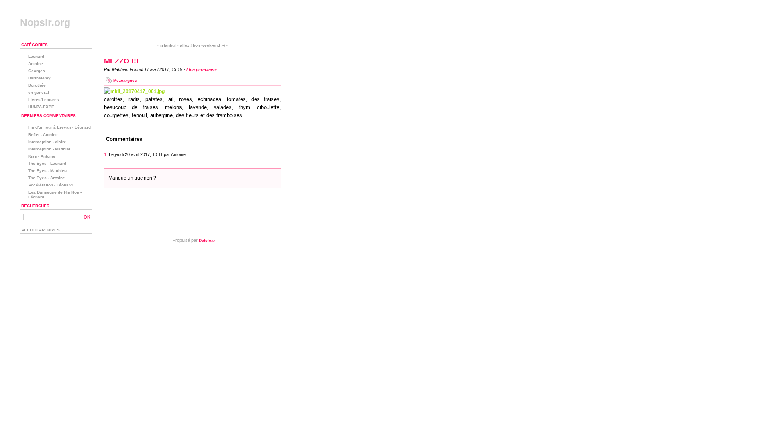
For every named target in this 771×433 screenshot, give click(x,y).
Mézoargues (125, 80)
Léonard (36, 56)
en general (38, 92)
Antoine (35, 63)
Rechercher (35, 206)
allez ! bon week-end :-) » (204, 45)
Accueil (30, 230)
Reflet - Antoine (43, 134)
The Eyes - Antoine (46, 178)
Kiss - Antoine (41, 156)
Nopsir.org (45, 22)
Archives (49, 230)
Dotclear (207, 240)
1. (106, 154)
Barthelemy (39, 78)
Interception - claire (47, 142)
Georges (36, 71)
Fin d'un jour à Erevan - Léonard (59, 127)
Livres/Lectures (43, 99)
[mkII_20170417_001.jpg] (192, 91)
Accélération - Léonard (50, 185)
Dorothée (37, 85)
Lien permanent (201, 69)
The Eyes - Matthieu (47, 170)
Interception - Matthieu (49, 149)
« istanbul (166, 45)
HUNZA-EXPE (41, 107)
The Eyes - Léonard (47, 163)
